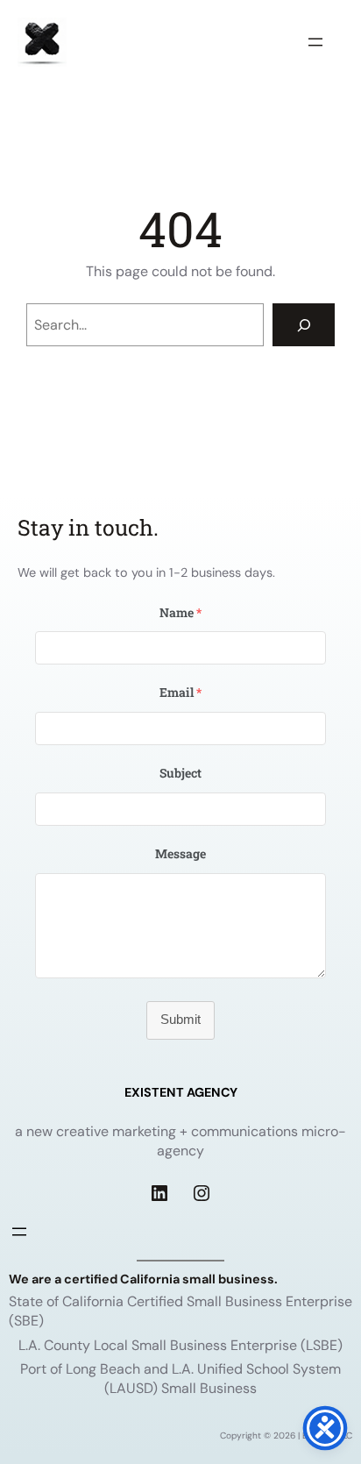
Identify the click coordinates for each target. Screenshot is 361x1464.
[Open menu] (315, 42)
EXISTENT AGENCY (180, 1092)
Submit (180, 1020)
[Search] (304, 324)
